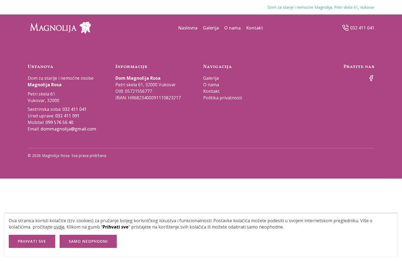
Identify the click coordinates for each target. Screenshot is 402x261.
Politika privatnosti (222, 98)
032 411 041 (362, 28)
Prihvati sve (32, 241)
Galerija (211, 28)
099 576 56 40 (59, 122)
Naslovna (187, 28)
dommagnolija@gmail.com (68, 129)
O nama (232, 28)
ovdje (59, 227)
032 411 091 (67, 116)
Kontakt (254, 28)
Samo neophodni (88, 241)
